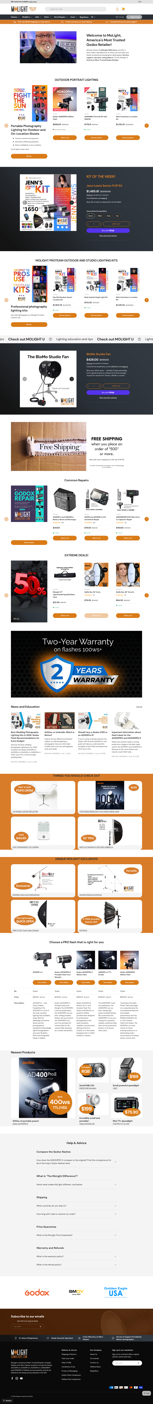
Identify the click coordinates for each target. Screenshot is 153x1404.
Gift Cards (120, 17)
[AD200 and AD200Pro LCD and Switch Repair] (96, 500)
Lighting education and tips (42, 339)
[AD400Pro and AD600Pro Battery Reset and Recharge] (65, 500)
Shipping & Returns (69, 1354)
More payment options (108, 236)
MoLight (18, 1396)
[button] (123, 9)
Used (72, 17)
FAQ (139, 2)
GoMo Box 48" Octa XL (125, 592)
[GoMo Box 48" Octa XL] (128, 575)
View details (42, 982)
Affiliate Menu (95, 1367)
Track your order (68, 1358)
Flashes (14, 17)
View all (139, 707)
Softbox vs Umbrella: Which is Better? (59, 733)
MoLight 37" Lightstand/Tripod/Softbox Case (64, 594)
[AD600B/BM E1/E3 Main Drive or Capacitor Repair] (128, 500)
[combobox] (69, 9)
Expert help (135, 17)
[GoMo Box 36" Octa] (96, 575)
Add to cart (116, 224)
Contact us (94, 1362)
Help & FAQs (66, 1362)
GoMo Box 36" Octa (92, 592)
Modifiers (26, 17)
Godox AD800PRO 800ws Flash (63, 118)
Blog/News (84, 17)
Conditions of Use (68, 1367)
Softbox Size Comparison (71, 1379)
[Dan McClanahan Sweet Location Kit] (65, 280)
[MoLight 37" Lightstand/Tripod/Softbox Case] (65, 575)
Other (46, 17)
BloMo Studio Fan (98, 354)
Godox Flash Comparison (71, 1375)
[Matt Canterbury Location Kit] (128, 99)
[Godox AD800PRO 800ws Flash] (65, 99)
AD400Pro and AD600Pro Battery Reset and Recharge (64, 518)
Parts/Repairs (59, 17)
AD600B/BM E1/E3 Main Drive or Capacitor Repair (128, 518)
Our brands (94, 1358)
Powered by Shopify (27, 1396)
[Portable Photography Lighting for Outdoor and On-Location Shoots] (29, 103)
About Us (93, 1354)
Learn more (33, 2)
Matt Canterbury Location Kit (126, 118)
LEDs (37, 17)
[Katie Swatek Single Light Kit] (96, 280)
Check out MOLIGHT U (83, 339)
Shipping (89, 195)
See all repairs (29, 542)
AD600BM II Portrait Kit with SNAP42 (95, 118)
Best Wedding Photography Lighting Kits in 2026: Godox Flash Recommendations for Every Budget (25, 736)
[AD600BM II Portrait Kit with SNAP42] (96, 99)
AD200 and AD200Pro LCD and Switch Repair (95, 518)
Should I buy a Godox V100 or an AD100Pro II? (92, 733)
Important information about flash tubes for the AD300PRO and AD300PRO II (126, 735)
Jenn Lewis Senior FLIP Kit (104, 186)
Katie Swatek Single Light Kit (96, 297)
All (92, 17)
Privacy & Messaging (69, 1371)
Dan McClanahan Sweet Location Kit (62, 298)
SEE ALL (29, 156)
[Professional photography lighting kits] (29, 284)
